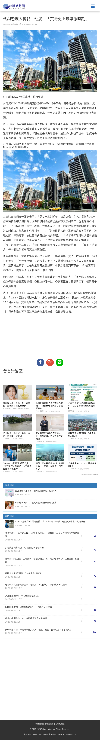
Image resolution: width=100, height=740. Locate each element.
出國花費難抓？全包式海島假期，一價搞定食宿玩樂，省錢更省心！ (49, 406)
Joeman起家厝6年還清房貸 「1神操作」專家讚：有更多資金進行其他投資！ (17, 466)
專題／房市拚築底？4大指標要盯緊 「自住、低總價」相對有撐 (50, 466)
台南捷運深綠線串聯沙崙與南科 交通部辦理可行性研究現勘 (81, 406)
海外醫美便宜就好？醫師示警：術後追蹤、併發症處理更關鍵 (49, 436)
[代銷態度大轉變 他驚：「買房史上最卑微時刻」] (40, 362)
